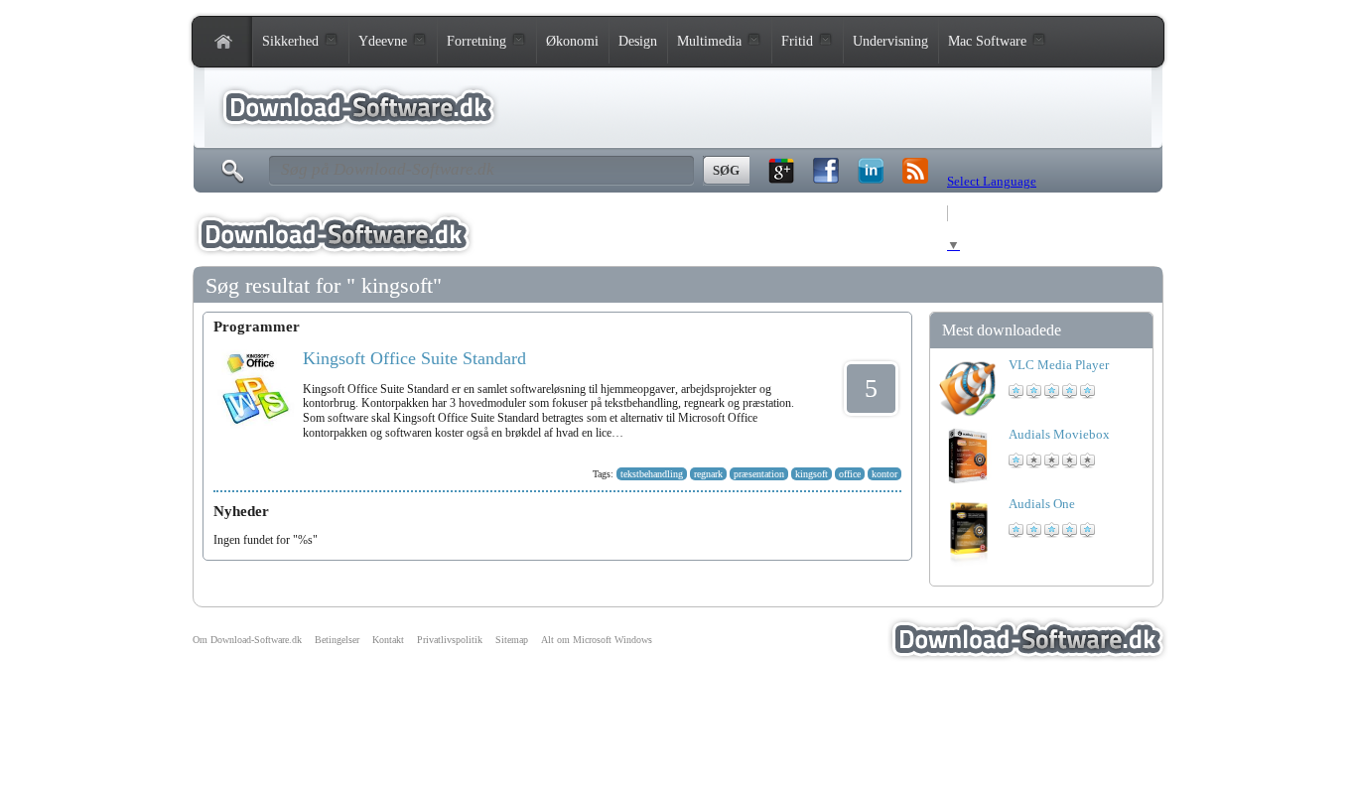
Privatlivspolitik (449, 639)
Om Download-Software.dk (247, 639)
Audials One (1042, 503)
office (850, 473)
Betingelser (337, 639)
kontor (884, 473)
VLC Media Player (1059, 364)
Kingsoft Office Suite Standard (414, 358)
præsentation (759, 473)
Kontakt (388, 639)
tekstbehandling (651, 473)
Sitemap (511, 639)
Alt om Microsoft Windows (596, 639)
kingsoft (811, 473)
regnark (708, 473)
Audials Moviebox (1059, 434)
